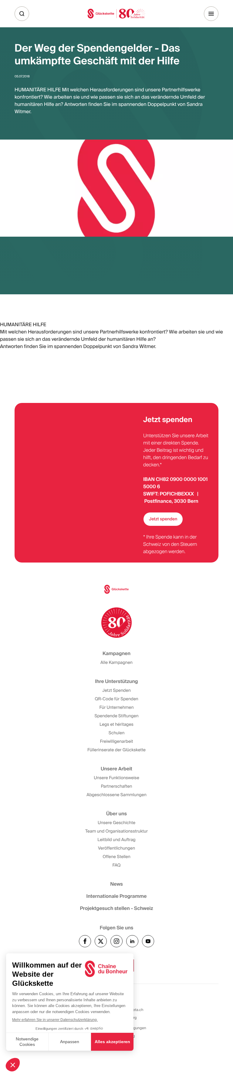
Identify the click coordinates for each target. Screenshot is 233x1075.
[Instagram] (116, 941)
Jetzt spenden (163, 519)
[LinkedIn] (132, 941)
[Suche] (22, 13)
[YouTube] (148, 941)
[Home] (116, 13)
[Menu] (211, 13)
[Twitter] (101, 941)
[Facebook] (85, 941)
